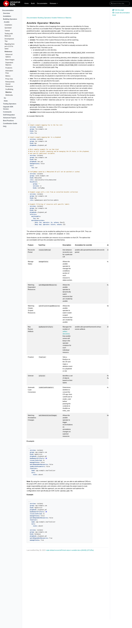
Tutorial (7, 31)
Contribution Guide (10, 123)
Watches (8, 92)
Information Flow (9, 72)
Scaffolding (9, 89)
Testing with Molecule (9, 35)
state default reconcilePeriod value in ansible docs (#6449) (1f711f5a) (70, 550)
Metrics (7, 76)
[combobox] (120, 3)
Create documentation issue (121, 14)
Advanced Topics (9, 118)
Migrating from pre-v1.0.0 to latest (9, 46)
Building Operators (10, 19)
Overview (6, 13)
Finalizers (8, 68)
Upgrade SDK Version (8, 108)
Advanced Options (8, 56)
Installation (7, 16)
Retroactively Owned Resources (9, 84)
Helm (6, 101)
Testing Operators (9, 104)
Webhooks (9, 95)
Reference (8, 51)
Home (26, 3)
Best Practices (8, 120)
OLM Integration (9, 115)
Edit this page (119, 10)
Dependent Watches (9, 64)
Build (33, 3)
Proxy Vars (9, 79)
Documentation (42, 3)
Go (5, 98)
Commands (7, 112)
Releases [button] (53, 3)
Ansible (6, 22)
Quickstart (8, 28)
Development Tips (9, 40)
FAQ (4, 126)
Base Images (9, 60)
